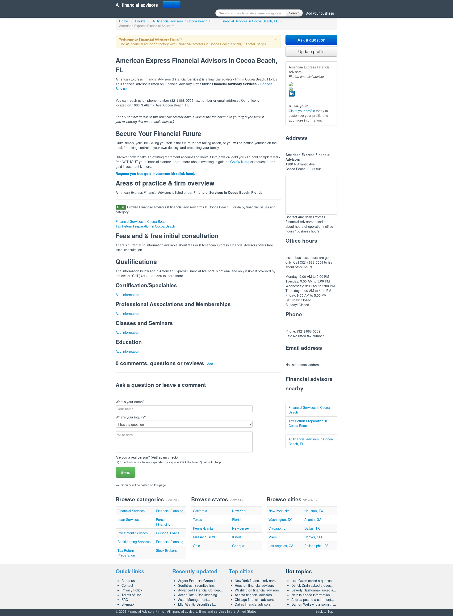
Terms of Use (132, 594)
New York (239, 510)
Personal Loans (167, 533)
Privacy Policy (132, 590)
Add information (127, 294)
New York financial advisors (255, 580)
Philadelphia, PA (316, 545)
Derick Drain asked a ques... (312, 585)
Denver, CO (313, 537)
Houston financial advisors (254, 585)
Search (294, 13)
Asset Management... (194, 599)
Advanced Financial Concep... (200, 590)
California (200, 510)
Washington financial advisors (257, 590)
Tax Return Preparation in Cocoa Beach (145, 226)
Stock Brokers (166, 550)
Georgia (238, 545)
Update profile (311, 51)
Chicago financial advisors (254, 599)
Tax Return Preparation (126, 552)
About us (128, 580)
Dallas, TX (312, 528)
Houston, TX (313, 510)
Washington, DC (280, 519)
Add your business (320, 13)
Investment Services (132, 533)
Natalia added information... (312, 594)
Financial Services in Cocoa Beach (141, 221)
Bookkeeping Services (134, 541)
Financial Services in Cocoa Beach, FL (249, 21)
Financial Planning (169, 510)
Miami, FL (275, 537)
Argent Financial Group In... (198, 580)
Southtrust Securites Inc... (197, 585)
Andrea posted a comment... (312, 599)
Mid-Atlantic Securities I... (197, 604)
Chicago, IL (276, 528)
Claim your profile (302, 110)
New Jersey (241, 528)
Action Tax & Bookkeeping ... (199, 594)
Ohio (196, 545)
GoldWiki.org (239, 161)
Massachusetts (204, 537)
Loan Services (128, 519)
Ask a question (311, 40)
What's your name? (130, 401)
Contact (127, 585)
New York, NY (278, 510)
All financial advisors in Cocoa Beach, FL (183, 21)
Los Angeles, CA (280, 545)
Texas (197, 519)
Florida (140, 21)
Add (210, 363)
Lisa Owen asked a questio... (313, 580)
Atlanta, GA (312, 519)
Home (123, 21)
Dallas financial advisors (253, 604)
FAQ (125, 599)
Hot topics (298, 571)
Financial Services (131, 510)
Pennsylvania (203, 528)
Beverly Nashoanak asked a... (313, 590)
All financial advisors (137, 4)
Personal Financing (163, 522)
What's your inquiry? (131, 417)
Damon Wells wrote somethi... (313, 604)
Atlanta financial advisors (253, 594)
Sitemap (128, 604)
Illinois (236, 537)
